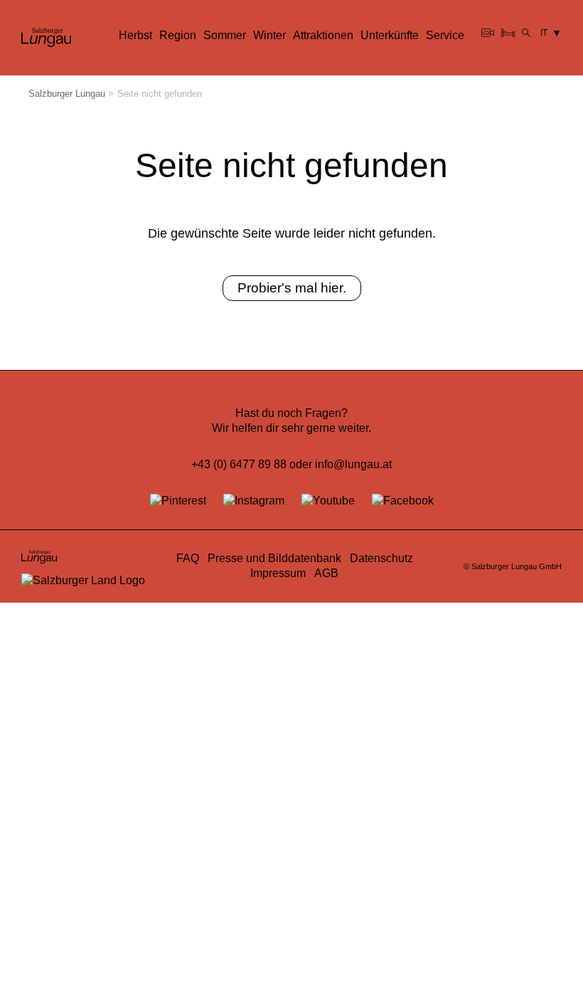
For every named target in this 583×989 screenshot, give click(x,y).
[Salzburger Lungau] (46, 46)
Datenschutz (381, 558)
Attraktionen (323, 35)
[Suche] (526, 33)
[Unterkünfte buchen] (508, 33)
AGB (326, 573)
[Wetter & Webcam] (487, 33)
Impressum (278, 573)
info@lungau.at (353, 464)
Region (177, 35)
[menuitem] (135, 35)
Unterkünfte (389, 35)
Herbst (135, 35)
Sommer (224, 35)
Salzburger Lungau (66, 93)
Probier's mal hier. (291, 287)
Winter (269, 35)
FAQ (187, 558)
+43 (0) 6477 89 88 (239, 464)
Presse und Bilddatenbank (274, 558)
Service (445, 35)
